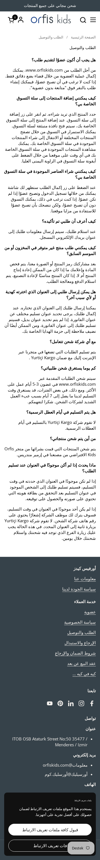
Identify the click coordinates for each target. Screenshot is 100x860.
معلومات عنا (85, 578)
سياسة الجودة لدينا (79, 589)
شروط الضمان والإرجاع (75, 653)
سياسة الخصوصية (80, 622)
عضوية (90, 611)
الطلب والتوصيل (81, 632)
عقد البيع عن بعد (81, 663)
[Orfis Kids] (51, 19)
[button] (82, 19)
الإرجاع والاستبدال (80, 642)
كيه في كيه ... (84, 673)
